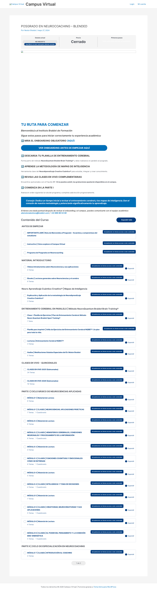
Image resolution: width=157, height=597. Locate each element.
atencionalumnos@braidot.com (35, 213)
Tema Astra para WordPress (105, 587)
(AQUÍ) (71, 140)
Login (132, 4)
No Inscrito (40, 42)
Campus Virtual (41, 4)
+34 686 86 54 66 (59, 213)
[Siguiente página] (83, 563)
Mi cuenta (142, 4)
